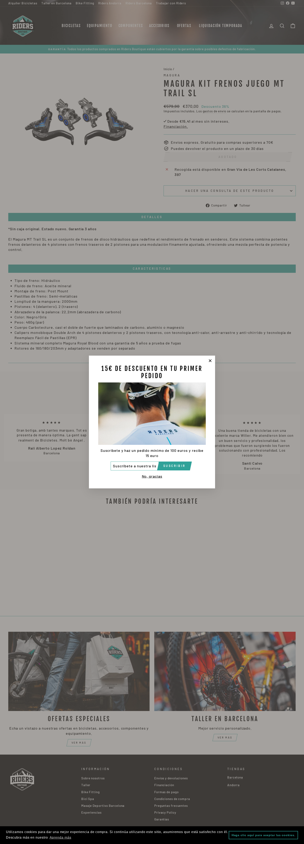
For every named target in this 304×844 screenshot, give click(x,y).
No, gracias (152, 476)
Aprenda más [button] (60, 837)
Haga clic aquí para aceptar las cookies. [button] (263, 835)
